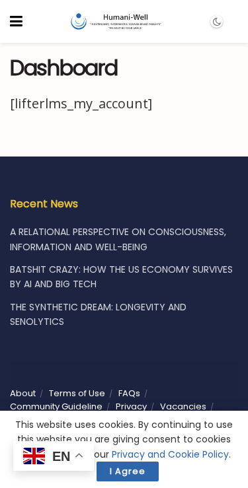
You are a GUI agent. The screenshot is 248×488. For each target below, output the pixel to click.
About (23, 393)
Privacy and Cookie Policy (170, 454)
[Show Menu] (16, 21)
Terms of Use (77, 393)
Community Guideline (56, 406)
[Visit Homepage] (115, 22)
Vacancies (183, 406)
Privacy (131, 406)
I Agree (127, 471)
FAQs (129, 393)
